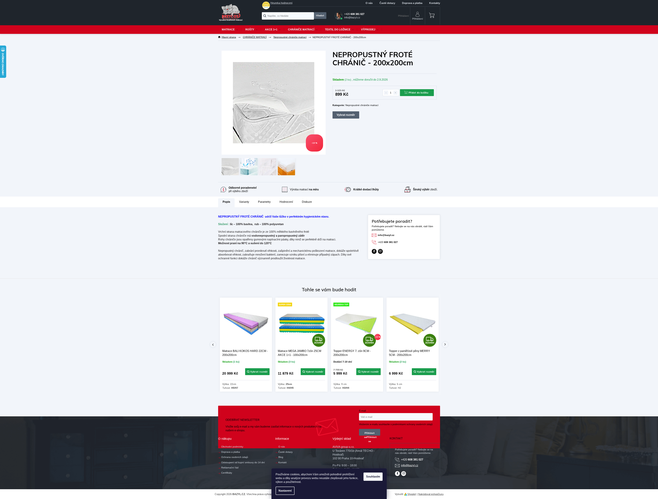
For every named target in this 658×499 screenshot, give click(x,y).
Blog (280, 457)
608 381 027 (388, 242)
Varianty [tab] (244, 202)
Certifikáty (226, 472)
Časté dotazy (387, 3)
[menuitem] (230, 29)
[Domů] (228, 37)
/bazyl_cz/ (380, 251)
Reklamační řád (229, 467)
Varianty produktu (346, 115)
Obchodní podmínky (232, 446)
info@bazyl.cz (386, 235)
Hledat (320, 15)
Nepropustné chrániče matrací (361, 105)
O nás (369, 3)
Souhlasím (373, 476)
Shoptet (411, 494)
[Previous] (213, 344)
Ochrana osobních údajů (234, 457)
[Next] (445, 344)
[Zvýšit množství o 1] (395, 93)
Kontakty (434, 3)
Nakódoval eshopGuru (430, 494)
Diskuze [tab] (307, 201)
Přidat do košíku (418, 92)
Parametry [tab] (264, 201)
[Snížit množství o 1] (386, 93)
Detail (257, 371)
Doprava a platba (412, 3)
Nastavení (285, 490)
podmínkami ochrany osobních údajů (412, 424)
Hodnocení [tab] (286, 201)
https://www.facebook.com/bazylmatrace (374, 251)
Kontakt (282, 462)
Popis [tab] (226, 201)
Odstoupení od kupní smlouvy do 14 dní (243, 462)
